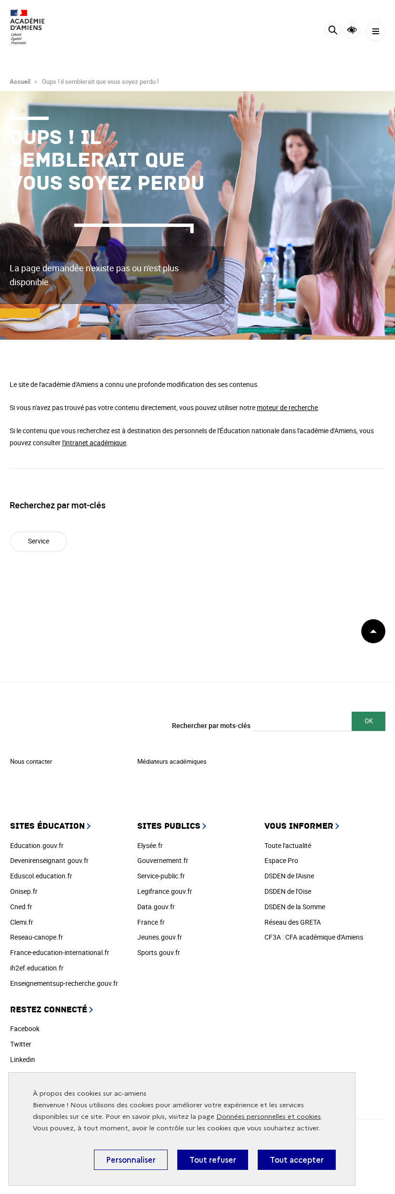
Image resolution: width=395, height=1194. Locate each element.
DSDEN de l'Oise (287, 891)
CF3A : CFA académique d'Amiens (313, 937)
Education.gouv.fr (37, 845)
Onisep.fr (24, 891)
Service (38, 540)
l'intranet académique (94, 442)
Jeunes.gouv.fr (159, 937)
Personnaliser (131, 1160)
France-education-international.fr (59, 952)
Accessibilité (351, 30)
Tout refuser (212, 1160)
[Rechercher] (332, 31)
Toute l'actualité (287, 845)
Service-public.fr (161, 875)
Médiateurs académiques (172, 761)
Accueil (20, 81)
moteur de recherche (287, 407)
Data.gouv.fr (156, 906)
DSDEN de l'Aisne (289, 875)
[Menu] (375, 31)
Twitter (20, 1043)
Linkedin (22, 1059)
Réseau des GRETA (292, 922)
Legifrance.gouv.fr (164, 891)
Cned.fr (21, 906)
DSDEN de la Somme (294, 906)
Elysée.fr (150, 845)
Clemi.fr (21, 922)
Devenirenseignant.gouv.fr (49, 860)
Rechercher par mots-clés (211, 725)
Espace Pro (281, 860)
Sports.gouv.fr (158, 952)
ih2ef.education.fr (37, 967)
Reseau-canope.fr (36, 937)
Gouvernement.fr (162, 860)
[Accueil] (36, 27)
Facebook (25, 1028)
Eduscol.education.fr (41, 875)
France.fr (151, 922)
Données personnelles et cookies (268, 1117)
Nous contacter (31, 761)
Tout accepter (297, 1160)
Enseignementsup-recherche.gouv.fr (64, 983)
